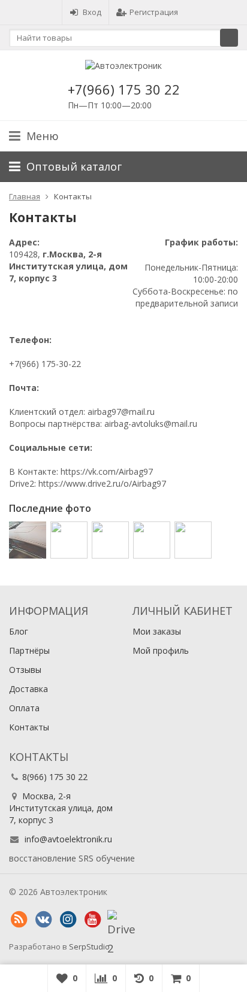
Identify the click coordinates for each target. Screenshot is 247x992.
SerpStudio (89, 946)
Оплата (24, 708)
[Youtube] (92, 919)
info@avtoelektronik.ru (68, 839)
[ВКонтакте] (43, 919)
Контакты (29, 727)
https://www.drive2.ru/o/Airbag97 (102, 483)
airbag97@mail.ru (121, 411)
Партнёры (29, 650)
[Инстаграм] (67, 919)
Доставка (28, 688)
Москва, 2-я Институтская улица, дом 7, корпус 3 (61, 808)
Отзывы (25, 669)
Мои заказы (156, 631)
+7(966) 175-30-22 (45, 363)
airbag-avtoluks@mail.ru (150, 423)
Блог (18, 631)
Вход (92, 12)
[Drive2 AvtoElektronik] (116, 919)
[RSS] (18, 919)
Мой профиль (160, 650)
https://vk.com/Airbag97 (107, 471)
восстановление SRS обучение (72, 858)
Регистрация (153, 12)
